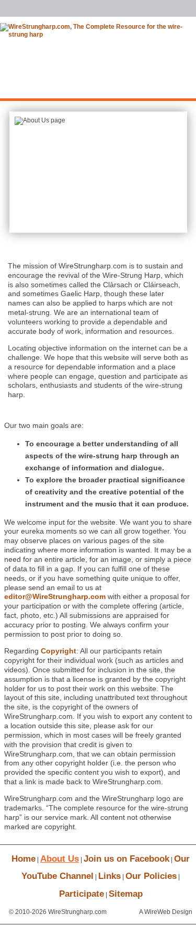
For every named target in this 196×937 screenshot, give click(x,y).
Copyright (58, 651)
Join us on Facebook (126, 859)
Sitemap (126, 894)
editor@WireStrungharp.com (55, 596)
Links (109, 876)
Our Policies (151, 876)
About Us (59, 859)
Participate (81, 894)
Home (23, 859)
